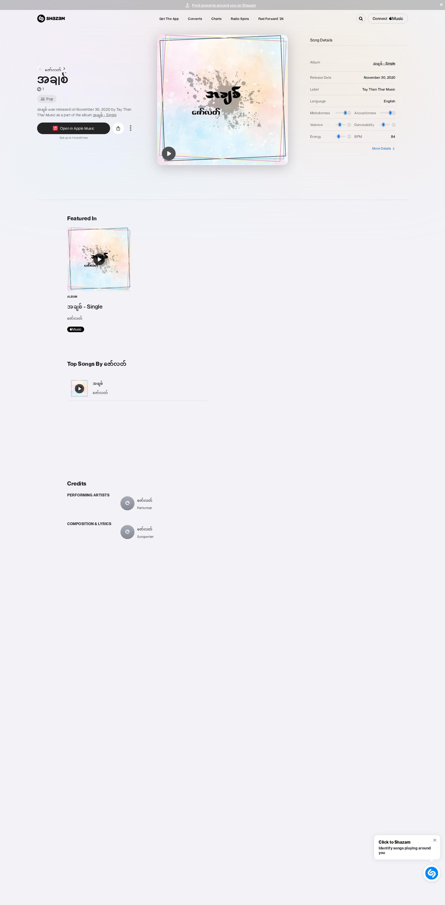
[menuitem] (169, 18)
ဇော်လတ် (100, 392)
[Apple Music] (75, 329)
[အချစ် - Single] (99, 279)
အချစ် (98, 383)
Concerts (195, 19)
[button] (441, 4)
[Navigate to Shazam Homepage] (51, 18)
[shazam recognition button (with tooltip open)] (431, 873)
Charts (216, 19)
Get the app (169, 19)
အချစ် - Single (105, 115)
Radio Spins (240, 19)
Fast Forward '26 (271, 19)
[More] (199, 388)
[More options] (130, 128)
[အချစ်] (169, 154)
